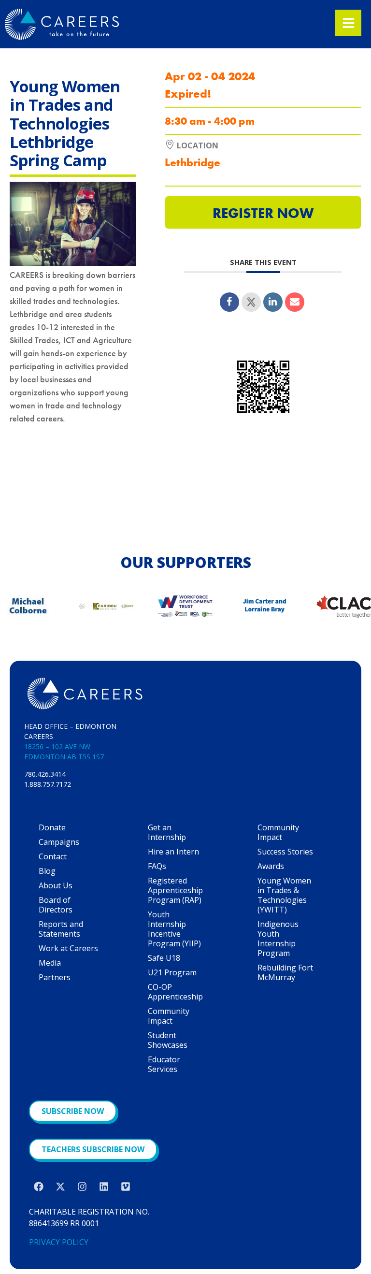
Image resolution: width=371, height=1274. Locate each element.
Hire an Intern (173, 851)
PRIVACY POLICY (58, 1242)
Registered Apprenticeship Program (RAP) (175, 890)
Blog (47, 871)
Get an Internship (167, 832)
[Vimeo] (125, 1186)
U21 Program (172, 972)
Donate (52, 827)
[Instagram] (82, 1186)
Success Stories (285, 851)
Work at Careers (68, 948)
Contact (53, 856)
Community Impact (168, 1016)
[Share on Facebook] (229, 302)
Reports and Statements (61, 929)
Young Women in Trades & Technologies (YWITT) (284, 895)
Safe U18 (164, 958)
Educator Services (164, 1064)
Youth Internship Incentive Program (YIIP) (174, 929)
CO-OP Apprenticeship (175, 992)
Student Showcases (167, 1040)
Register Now (263, 213)
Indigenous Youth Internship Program (278, 938)
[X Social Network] (251, 302)
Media (50, 962)
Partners (55, 977)
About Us (55, 885)
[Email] (294, 302)
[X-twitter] (60, 1186)
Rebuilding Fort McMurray (285, 972)
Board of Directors (55, 905)
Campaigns (59, 842)
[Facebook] (38, 1186)
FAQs (157, 866)
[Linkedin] (273, 302)
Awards (270, 866)
